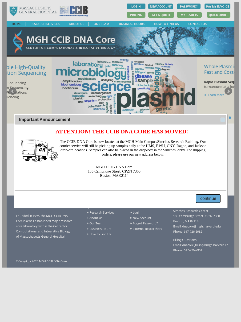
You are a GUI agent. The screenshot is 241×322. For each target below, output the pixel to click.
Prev (12, 91)
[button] (222, 119)
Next (228, 91)
